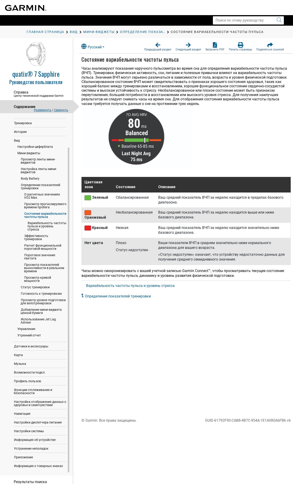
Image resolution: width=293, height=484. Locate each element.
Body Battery (30, 178)
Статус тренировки (35, 287)
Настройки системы (29, 431)
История (20, 132)
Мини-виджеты (28, 153)
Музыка (20, 364)
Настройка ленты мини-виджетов (39, 170)
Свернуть (61, 110)
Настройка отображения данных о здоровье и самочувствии (40, 403)
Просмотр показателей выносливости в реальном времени (44, 268)
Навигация (22, 413)
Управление (26, 329)
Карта (18, 355)
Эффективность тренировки (36, 237)
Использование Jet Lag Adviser (38, 320)
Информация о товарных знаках (38, 466)
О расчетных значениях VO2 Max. (42, 195)
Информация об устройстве (35, 440)
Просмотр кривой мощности (37, 279)
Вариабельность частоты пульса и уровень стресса (46, 226)
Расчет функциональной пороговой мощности (42, 247)
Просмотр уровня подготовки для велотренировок (43, 301)
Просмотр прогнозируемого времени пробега (45, 205)
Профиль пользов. (28, 381)
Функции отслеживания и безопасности (33, 391)
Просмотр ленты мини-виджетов (38, 160)
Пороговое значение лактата (39, 256)
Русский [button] (95, 47)
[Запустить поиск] (279, 20)
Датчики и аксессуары (31, 346)
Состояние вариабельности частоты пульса (45, 215)
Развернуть (43, 110)
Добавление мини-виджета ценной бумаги (41, 311)
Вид (17, 140)
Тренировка (23, 123)
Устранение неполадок (31, 448)
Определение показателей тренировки (40, 186)
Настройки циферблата (35, 146)
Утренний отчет (29, 335)
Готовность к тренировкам (41, 293)
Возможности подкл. (30, 372)
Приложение (23, 457)
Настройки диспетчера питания (38, 422)
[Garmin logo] (25, 8)
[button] (157, 46)
